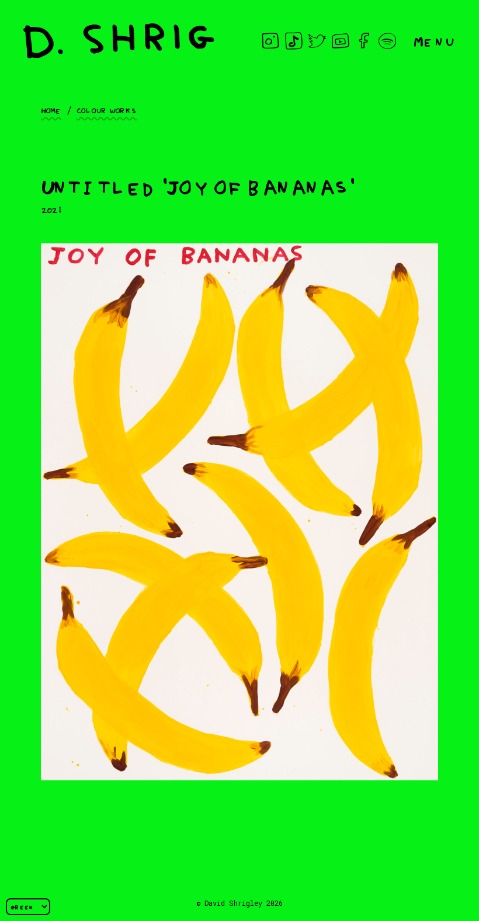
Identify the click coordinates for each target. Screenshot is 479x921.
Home (51, 109)
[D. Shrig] (118, 40)
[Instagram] (270, 41)
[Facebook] (364, 41)
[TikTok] (294, 41)
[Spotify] (387, 41)
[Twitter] (317, 41)
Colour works (107, 109)
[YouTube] (340, 41)
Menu (435, 40)
